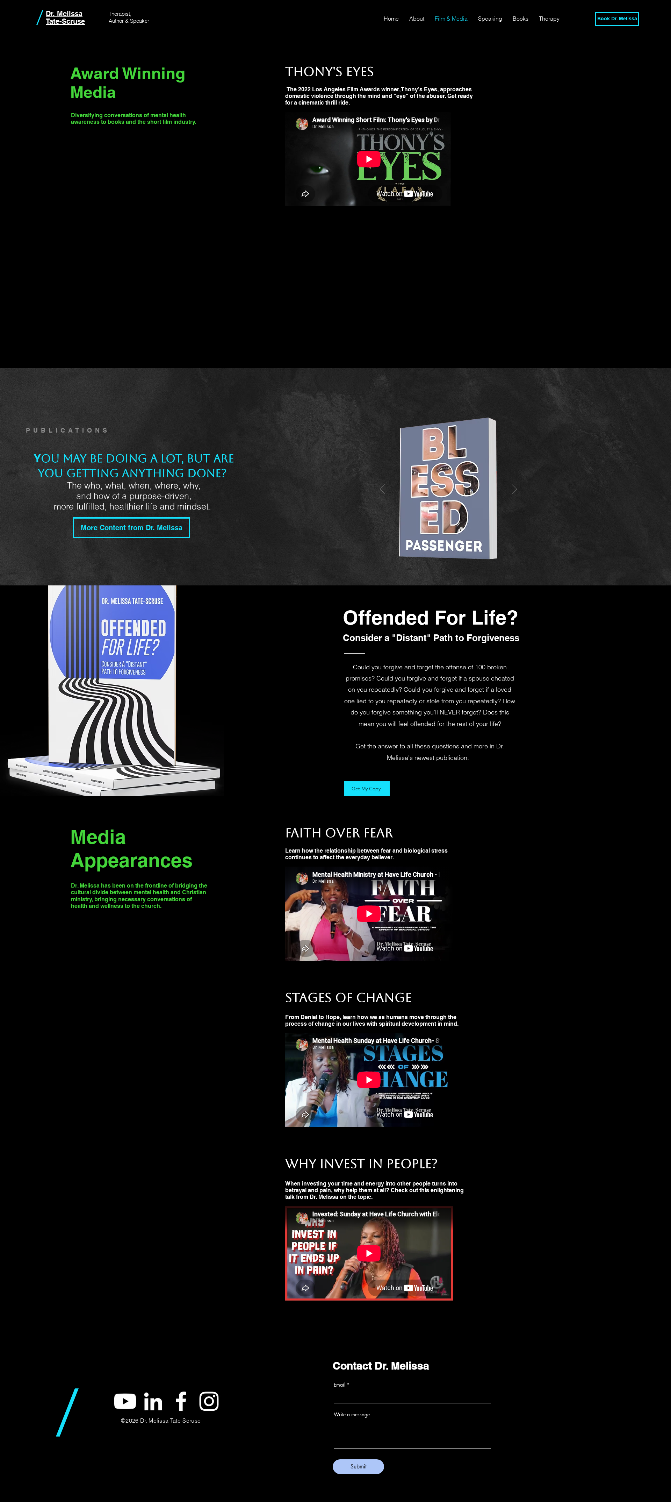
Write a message (352, 1414)
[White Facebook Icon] (181, 1401)
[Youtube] (125, 1401)
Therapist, (120, 13)
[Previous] (382, 489)
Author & (119, 20)
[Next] (514, 489)
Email (339, 1384)
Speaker (139, 20)
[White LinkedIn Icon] (153, 1401)
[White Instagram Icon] (209, 1401)
